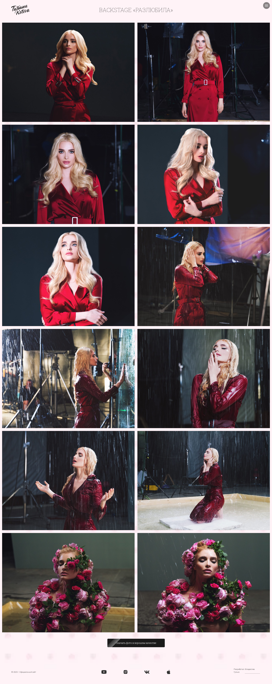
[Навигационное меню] (266, 6)
